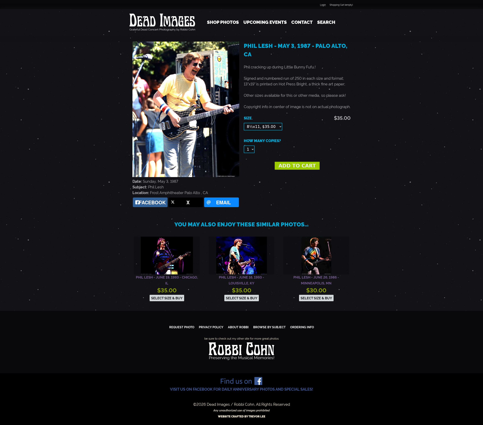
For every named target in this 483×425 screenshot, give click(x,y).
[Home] (162, 22)
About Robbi (238, 327)
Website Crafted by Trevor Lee (241, 416)
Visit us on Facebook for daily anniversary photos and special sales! (241, 389)
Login (323, 5)
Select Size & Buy (167, 298)
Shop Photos (223, 22)
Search (326, 22)
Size (248, 118)
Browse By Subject (269, 327)
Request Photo (181, 327)
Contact (302, 22)
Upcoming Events (265, 22)
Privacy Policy (211, 327)
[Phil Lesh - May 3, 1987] (185, 175)
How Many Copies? (262, 141)
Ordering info (302, 327)
